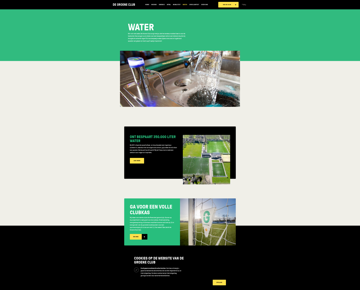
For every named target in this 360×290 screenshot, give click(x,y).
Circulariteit (194, 4)
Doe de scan (227, 4)
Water (185, 4)
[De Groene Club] (124, 4)
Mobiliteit (177, 4)
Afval (169, 4)
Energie (162, 4)
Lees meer (137, 160)
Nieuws (154, 4)
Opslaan (219, 282)
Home (147, 4)
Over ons (204, 4)
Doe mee (135, 236)
